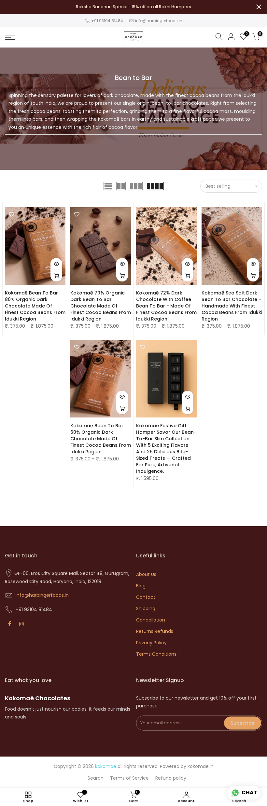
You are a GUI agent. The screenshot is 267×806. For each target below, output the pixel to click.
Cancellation (150, 620)
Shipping (145, 608)
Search (96, 778)
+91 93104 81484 (106, 20)
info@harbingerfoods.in (158, 20)
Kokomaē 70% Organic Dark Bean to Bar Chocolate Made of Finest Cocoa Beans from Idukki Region (100, 306)
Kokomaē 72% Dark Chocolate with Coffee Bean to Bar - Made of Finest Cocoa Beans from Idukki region (166, 306)
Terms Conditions (156, 654)
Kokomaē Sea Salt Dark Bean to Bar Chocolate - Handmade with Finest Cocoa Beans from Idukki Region (232, 306)
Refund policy (170, 778)
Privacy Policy (151, 642)
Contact (145, 597)
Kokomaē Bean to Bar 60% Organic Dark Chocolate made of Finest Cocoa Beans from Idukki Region (100, 438)
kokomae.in (201, 766)
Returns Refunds (154, 631)
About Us (146, 574)
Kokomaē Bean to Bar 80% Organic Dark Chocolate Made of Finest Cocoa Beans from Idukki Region (35, 306)
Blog (141, 585)
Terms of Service (129, 778)
